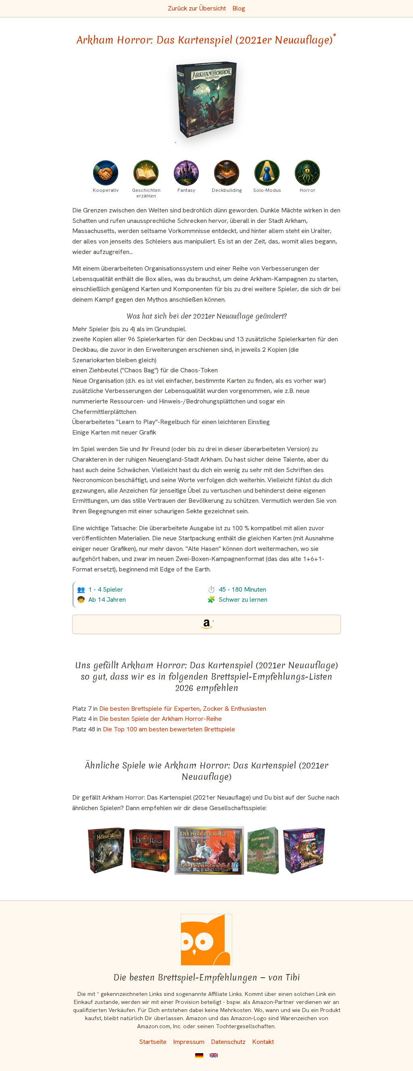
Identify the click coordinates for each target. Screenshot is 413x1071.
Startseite (153, 1041)
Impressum (188, 1041)
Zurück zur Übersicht (197, 8)
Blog (238, 8)
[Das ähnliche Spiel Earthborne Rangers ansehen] (263, 850)
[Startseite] (206, 940)
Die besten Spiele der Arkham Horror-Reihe (160, 718)
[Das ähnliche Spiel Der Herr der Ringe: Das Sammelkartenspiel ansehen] (209, 850)
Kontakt (263, 1041)
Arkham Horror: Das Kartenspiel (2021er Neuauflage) (206, 40)
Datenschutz (228, 1041)
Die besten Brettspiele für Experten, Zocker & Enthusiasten (182, 708)
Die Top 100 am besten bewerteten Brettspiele (169, 729)
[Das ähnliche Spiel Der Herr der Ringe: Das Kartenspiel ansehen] (150, 850)
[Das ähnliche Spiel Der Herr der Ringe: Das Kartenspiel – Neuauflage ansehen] (106, 850)
